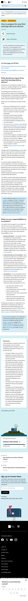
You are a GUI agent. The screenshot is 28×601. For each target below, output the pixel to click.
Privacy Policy (4, 569)
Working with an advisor (20, 12)
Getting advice (11, 21)
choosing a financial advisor (13, 213)
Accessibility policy (6, 572)
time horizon (20, 126)
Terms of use (4, 567)
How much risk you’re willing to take (13, 124)
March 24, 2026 (18, 498)
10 (17, 593)
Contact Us (4, 550)
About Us (3, 547)
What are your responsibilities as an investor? (12, 70)
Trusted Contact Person (14, 145)
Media (2, 555)
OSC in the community (7, 561)
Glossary (3, 558)
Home (2, 12)
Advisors (4, 21)
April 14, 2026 (12, 498)
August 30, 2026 (4, 498)
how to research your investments (13, 270)
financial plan (8, 252)
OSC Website (4, 564)
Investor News (4, 553)
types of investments (8, 322)
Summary (3, 73)
